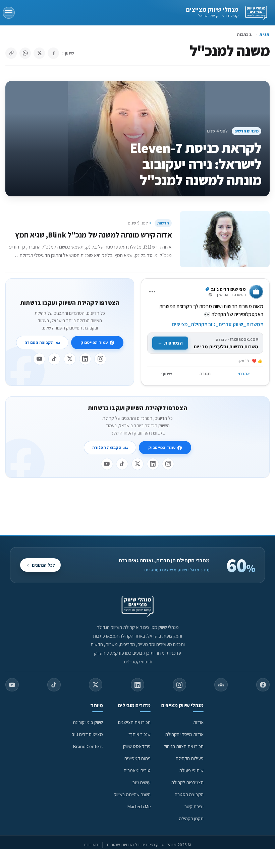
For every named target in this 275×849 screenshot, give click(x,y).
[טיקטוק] (54, 359)
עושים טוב (141, 782)
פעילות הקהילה (190, 758)
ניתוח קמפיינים (137, 758)
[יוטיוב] (39, 359)
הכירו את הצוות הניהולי (183, 746)
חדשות (163, 222)
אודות (198, 722)
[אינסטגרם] (100, 359)
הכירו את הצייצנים (134, 722)
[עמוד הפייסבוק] (263, 684)
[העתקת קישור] (11, 53)
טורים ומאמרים (137, 770)
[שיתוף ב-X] (39, 53)
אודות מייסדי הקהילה (184, 734)
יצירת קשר (194, 806)
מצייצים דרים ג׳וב (87, 734)
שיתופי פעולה (191, 770)
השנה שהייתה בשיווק (132, 794)
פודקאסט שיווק (137, 746)
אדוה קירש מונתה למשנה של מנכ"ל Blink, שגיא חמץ (93, 234)
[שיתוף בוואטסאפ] (25, 53)
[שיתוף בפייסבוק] (53, 53)
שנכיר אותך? (139, 734)
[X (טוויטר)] (95, 684)
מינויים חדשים (246, 130)
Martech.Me (139, 806)
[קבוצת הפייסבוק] (221, 684)
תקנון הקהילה (191, 818)
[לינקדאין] (85, 359)
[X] (70, 359)
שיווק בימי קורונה (88, 722)
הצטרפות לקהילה (187, 782)
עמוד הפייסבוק (94, 342)
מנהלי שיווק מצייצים (212, 9)
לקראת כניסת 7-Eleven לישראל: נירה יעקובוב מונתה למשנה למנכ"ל (195, 163)
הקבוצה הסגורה (39, 342)
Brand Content (88, 746)
